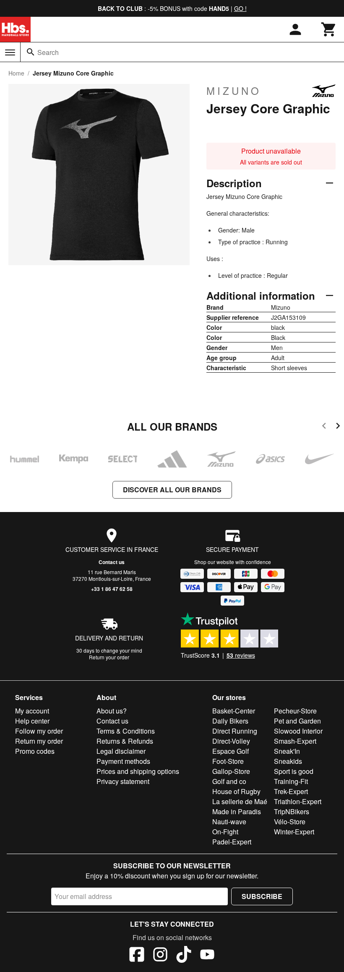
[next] (338, 427)
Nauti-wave (229, 821)
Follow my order (39, 731)
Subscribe (262, 896)
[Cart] (329, 29)
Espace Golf (230, 751)
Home (16, 73)
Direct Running (234, 731)
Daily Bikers (230, 721)
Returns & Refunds (124, 741)
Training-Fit (291, 781)
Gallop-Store (231, 771)
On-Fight (225, 831)
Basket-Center (233, 711)
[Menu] (10, 52)
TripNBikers (291, 811)
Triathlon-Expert (297, 801)
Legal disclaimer (121, 751)
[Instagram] (160, 955)
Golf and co (229, 781)
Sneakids (288, 761)
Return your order (109, 657)
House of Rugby (236, 791)
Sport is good (293, 771)
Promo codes (35, 751)
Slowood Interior (298, 731)
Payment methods (123, 761)
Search (48, 52)
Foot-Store (228, 761)
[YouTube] (207, 955)
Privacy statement (122, 781)
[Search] (31, 52)
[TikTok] (183, 955)
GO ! (240, 8)
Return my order (39, 741)
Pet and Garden (297, 721)
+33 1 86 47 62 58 (112, 589)
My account (32, 711)
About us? (111, 711)
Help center (32, 721)
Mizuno (233, 90)
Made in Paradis (236, 811)
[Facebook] (136, 955)
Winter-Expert (294, 831)
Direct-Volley (231, 741)
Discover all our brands (172, 489)
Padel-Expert (231, 842)
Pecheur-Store (295, 711)
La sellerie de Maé (239, 801)
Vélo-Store (289, 821)
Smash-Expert (295, 741)
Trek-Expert (291, 791)
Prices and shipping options (137, 771)
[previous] (324, 427)
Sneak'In (287, 751)
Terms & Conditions (125, 731)
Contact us (112, 562)
